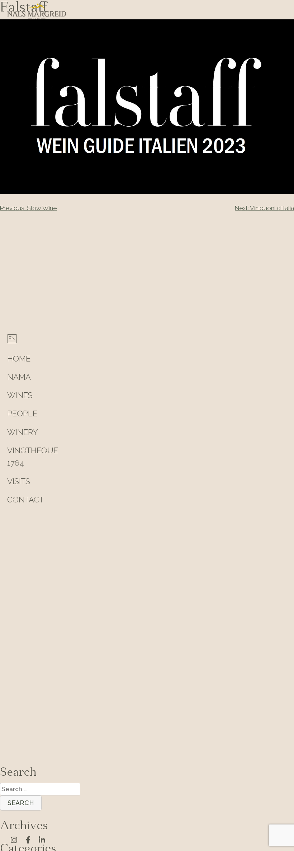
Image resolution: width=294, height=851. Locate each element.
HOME (18, 358)
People (22, 413)
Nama (19, 377)
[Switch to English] (12, 338)
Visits (18, 481)
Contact (25, 499)
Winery (22, 432)
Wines (20, 395)
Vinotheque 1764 (32, 457)
